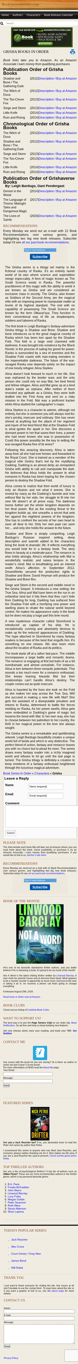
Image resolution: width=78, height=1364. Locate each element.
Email (9, 794)
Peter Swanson (17, 1202)
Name (9, 785)
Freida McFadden (18, 1187)
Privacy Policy (11, 1358)
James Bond (18, 1260)
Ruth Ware (14, 1205)
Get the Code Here (36, 855)
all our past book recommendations (45, 242)
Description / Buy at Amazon (58, 78)
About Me (48, 1067)
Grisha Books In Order (26, 51)
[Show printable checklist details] (73, 52)
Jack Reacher (19, 1239)
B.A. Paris (14, 1184)
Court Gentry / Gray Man (26, 1253)
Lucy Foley (14, 1196)
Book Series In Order (17, 773)
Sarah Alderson (17, 1208)
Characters (33, 15)
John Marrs (14, 1190)
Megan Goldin (16, 1199)
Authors (18, 15)
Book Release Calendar (58, 15)
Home (5, 15)
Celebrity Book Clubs (38, 1010)
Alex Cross (17, 1246)
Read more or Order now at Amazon (21, 997)
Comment (12, 803)
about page (58, 1291)
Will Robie (17, 1267)
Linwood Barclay (65, 975)
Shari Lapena (16, 1211)
